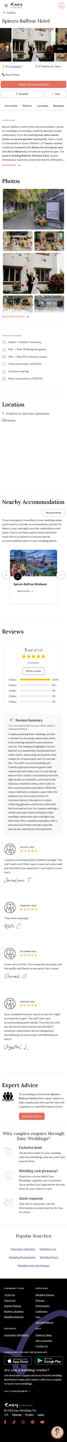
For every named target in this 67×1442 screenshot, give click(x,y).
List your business (15, 1391)
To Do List (9, 1294)
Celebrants (42, 1311)
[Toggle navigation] (6, 5)
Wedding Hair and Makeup (33, 1265)
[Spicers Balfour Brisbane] (33, 562)
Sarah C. (16, 976)
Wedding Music (49, 1257)
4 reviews (15, 66)
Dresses (40, 1300)
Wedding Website (14, 1316)
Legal (40, 1414)
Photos (27, 105)
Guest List (9, 1300)
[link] (5, 1422)
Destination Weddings (16, 1335)
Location (42, 105)
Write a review (33, 671)
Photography (43, 1305)
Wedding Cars (48, 1249)
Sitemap (17, 1414)
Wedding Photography (22, 1257)
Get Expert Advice (31, 1116)
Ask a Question (44, 1340)
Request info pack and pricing (33, 84)
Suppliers (42, 1288)
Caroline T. (18, 880)
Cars (38, 1316)
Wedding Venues (45, 1294)
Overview (11, 105)
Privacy (29, 1414)
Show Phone (12, 74)
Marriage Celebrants (23, 1249)
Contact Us (42, 1346)
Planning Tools (14, 1288)
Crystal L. (16, 1047)
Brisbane (11, 12)
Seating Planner (12, 1305)
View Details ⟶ (25, 591)
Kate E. (13, 926)
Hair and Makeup (44, 1322)
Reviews (58, 105)
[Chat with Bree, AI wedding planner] (57, 1432)
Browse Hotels (53, 512)
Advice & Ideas (44, 1335)
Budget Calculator (14, 1311)
